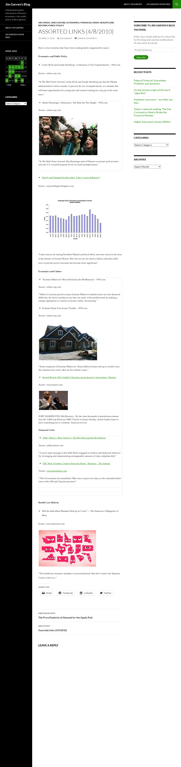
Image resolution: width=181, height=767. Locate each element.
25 (7, 80)
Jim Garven (66, 38)
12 (10, 71)
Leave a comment (87, 38)
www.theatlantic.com (57, 471)
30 (22, 80)
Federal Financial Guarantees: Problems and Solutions (150, 82)
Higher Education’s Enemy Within (152, 121)
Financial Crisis (89, 22)
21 (16, 76)
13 (13, 71)
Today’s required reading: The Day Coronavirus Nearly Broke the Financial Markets (152, 112)
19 (10, 76)
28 (16, 80)
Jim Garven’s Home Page (158, 4)
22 (19, 76)
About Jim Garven (133, 4)
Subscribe (141, 57)
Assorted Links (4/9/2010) (52, 628)
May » (23, 84)
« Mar (8, 84)
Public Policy (56, 25)
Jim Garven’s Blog (17, 4)
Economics (73, 22)
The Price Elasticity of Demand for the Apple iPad (65, 615)
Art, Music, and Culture (52, 22)
